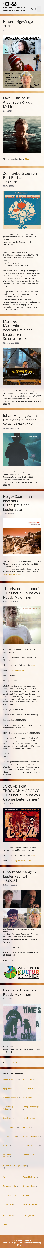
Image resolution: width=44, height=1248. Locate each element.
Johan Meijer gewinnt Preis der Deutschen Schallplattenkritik (20, 419)
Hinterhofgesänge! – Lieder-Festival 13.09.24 (20, 876)
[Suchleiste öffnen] (35, 9)
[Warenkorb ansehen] (32, 9)
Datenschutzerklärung (32, 1242)
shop (33, 665)
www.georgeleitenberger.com (20, 860)
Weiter (17, 1063)
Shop (27, 159)
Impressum (22, 1245)
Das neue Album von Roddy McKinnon (20, 992)
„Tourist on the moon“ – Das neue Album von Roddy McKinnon (21, 593)
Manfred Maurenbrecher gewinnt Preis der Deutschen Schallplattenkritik (18, 330)
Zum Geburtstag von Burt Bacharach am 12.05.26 (20, 177)
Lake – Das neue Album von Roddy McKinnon (17, 102)
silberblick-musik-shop (12, 574)
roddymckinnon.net (16, 670)
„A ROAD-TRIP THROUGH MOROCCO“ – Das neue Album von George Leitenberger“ (22, 793)
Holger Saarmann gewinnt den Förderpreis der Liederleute (17, 503)
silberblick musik (14, 7)
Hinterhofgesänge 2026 (18, 23)
